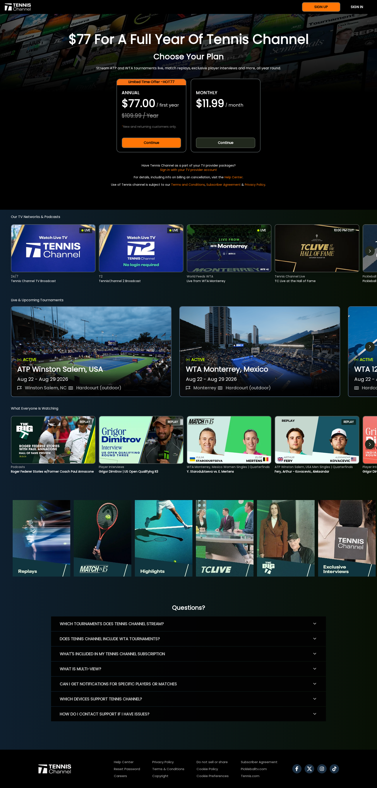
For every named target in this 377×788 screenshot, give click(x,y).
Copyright (160, 776)
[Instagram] (323, 768)
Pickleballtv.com (254, 769)
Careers (120, 776)
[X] (310, 768)
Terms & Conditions (168, 769)
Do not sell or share (212, 762)
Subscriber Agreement (223, 184)
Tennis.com (250, 776)
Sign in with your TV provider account (188, 170)
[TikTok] (335, 768)
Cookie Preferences (213, 776)
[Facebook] (298, 768)
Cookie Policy (207, 769)
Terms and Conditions (188, 184)
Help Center (233, 177)
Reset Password (127, 769)
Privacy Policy (255, 184)
